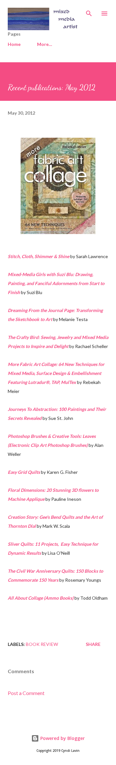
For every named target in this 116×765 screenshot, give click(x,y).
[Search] (89, 11)
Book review (42, 644)
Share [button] (93, 644)
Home (14, 44)
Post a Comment (26, 693)
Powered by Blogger (62, 738)
